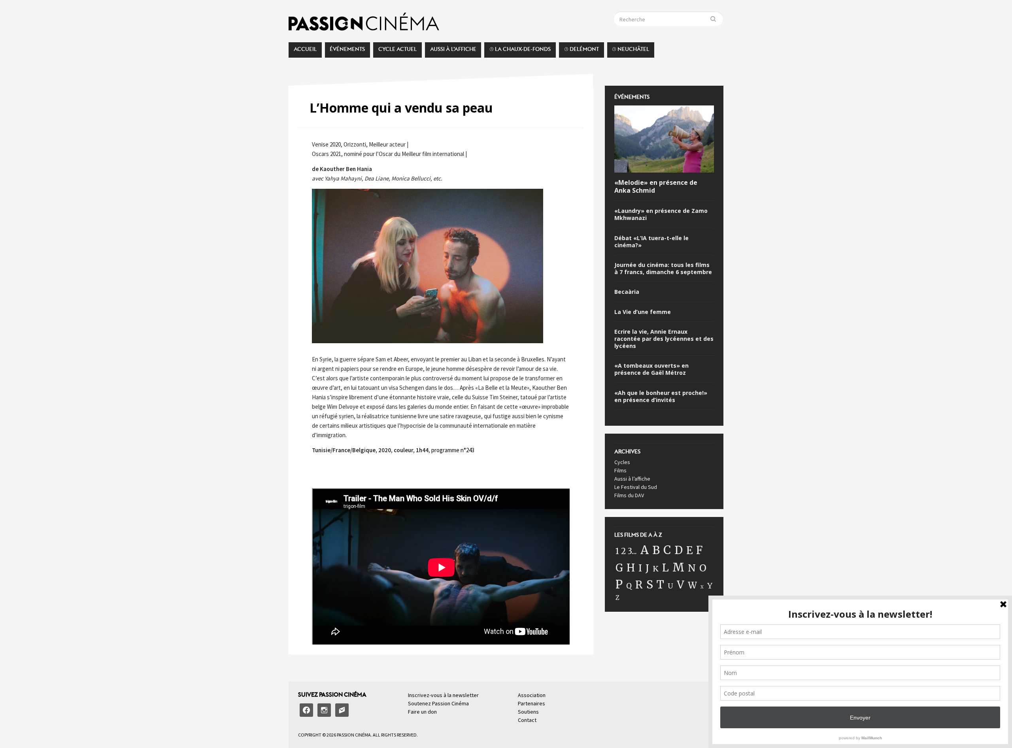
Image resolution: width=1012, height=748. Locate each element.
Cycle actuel (397, 51)
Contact (527, 720)
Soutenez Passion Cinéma (438, 703)
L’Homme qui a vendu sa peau (401, 107)
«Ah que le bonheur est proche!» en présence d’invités (660, 396)
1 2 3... (626, 551)
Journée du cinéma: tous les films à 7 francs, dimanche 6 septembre (663, 268)
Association (532, 695)
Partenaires (531, 703)
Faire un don (422, 711)
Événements (347, 51)
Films (620, 470)
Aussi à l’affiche (453, 51)
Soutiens (528, 711)
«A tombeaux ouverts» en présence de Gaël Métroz (651, 369)
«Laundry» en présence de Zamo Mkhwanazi (661, 214)
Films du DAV (629, 495)
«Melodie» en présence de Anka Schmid (655, 187)
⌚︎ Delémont (581, 51)
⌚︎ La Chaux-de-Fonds (520, 51)
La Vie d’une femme (642, 312)
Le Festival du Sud (635, 487)
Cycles (622, 462)
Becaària (626, 291)
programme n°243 (452, 450)
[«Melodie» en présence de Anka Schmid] (664, 140)
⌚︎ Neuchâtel (630, 51)
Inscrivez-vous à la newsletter (443, 695)
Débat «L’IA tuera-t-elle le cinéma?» (651, 242)
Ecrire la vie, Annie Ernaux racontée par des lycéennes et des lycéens (664, 339)
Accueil (305, 51)
